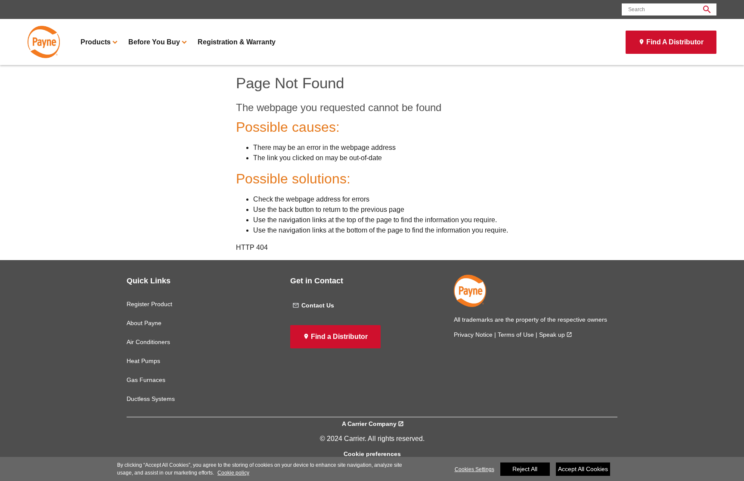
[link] (44, 42)
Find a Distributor (339, 336)
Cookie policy (233, 473)
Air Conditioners (148, 341)
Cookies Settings (474, 469)
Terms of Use (516, 334)
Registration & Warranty (237, 42)
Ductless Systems (151, 398)
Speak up (552, 334)
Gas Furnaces (146, 379)
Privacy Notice (473, 334)
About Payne (144, 323)
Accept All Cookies (583, 468)
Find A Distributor (675, 42)
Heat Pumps (143, 360)
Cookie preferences (372, 453)
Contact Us (317, 305)
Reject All (524, 468)
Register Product (149, 304)
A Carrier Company (369, 423)
